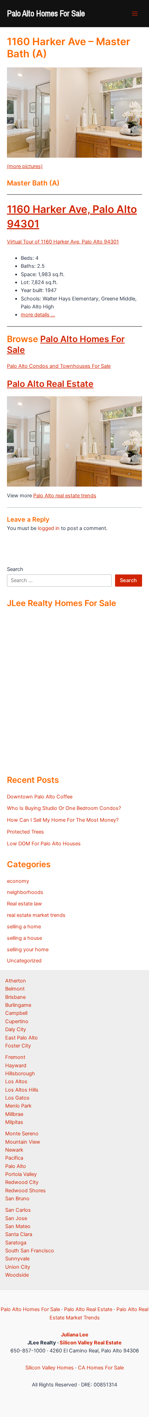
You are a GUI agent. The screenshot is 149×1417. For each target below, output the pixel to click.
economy (18, 881)
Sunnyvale (17, 1259)
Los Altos (16, 1081)
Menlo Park (18, 1106)
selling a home (24, 926)
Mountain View (22, 1142)
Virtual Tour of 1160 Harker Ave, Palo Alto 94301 (63, 242)
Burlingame (18, 1005)
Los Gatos (17, 1098)
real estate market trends (36, 915)
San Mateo (17, 1226)
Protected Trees (25, 832)
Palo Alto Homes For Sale (46, 13)
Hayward (15, 1065)
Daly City (15, 1029)
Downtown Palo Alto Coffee (39, 797)
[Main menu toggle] (135, 13)
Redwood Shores (25, 1190)
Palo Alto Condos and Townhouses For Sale (59, 366)
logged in (49, 528)
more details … (38, 315)
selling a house (24, 938)
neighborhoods (25, 892)
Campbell (16, 1013)
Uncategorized (24, 961)
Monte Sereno (21, 1133)
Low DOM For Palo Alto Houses (44, 843)
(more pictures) (25, 166)
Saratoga (15, 1243)
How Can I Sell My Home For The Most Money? (63, 820)
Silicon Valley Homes (49, 1368)
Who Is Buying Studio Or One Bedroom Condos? (64, 808)
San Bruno (17, 1198)
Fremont (15, 1057)
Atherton (15, 981)
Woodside (17, 1275)
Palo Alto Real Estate (50, 384)
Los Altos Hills (21, 1090)
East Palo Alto (21, 1038)
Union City (17, 1267)
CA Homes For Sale (101, 1368)
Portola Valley (21, 1174)
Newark (14, 1150)
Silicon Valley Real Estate (91, 1343)
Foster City (18, 1046)
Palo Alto (15, 1166)
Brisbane (15, 997)
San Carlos (18, 1210)
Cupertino (16, 1021)
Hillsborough (20, 1073)
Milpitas (14, 1122)
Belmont (15, 989)
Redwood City (21, 1182)
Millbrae (14, 1114)
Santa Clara (18, 1234)
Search (15, 569)
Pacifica (14, 1158)
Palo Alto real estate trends (64, 495)
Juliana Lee (74, 1335)
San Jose (16, 1218)
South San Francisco (29, 1251)
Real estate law (24, 904)
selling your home (28, 949)
